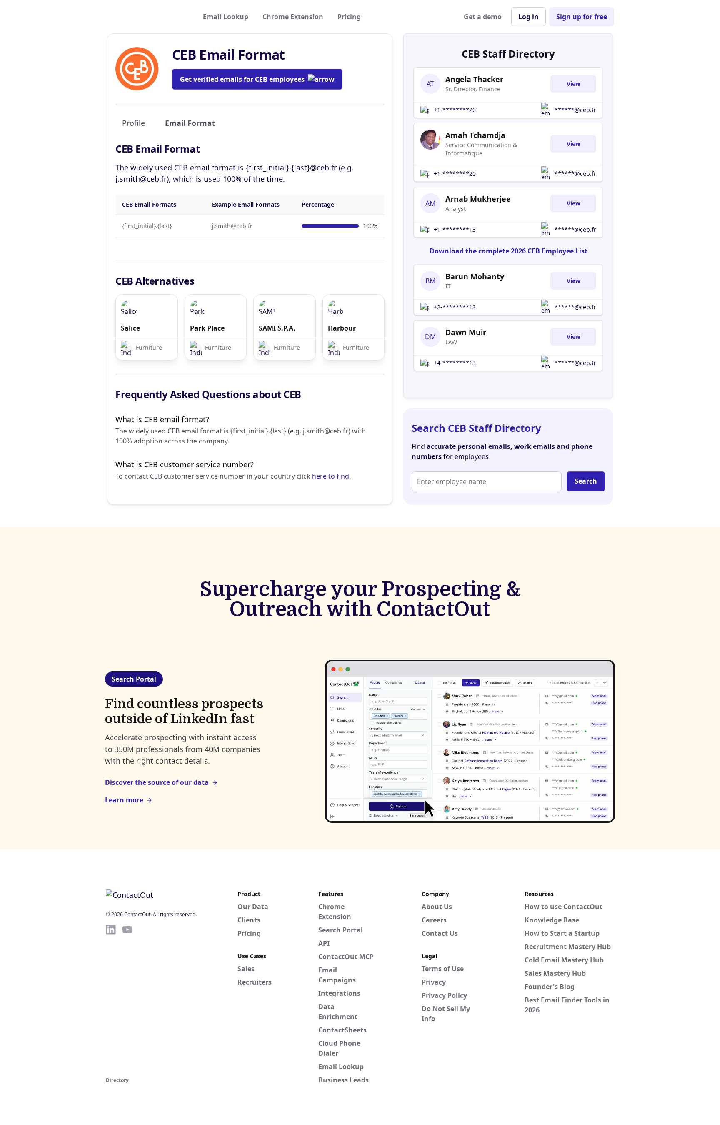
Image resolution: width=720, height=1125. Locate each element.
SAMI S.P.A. (277, 328)
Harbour (342, 328)
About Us (437, 906)
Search (586, 481)
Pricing (349, 16)
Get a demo (483, 16)
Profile (133, 123)
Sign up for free (581, 16)
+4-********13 (455, 363)
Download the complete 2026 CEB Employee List (509, 251)
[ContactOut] (147, 16)
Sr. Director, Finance (472, 89)
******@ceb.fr (575, 110)
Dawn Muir (465, 332)
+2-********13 (455, 307)
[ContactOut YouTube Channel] (127, 999)
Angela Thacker (474, 79)
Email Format (190, 123)
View (573, 84)
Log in (528, 16)
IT (448, 286)
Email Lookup (225, 16)
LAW (451, 342)
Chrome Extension (292, 16)
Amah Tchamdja (475, 135)
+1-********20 (455, 110)
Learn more (124, 799)
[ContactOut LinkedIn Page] (111, 999)
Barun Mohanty (474, 276)
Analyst (455, 209)
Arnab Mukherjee (478, 199)
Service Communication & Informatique (481, 149)
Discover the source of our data (157, 782)
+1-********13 (455, 229)
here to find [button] (330, 476)
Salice (130, 328)
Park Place (207, 328)
